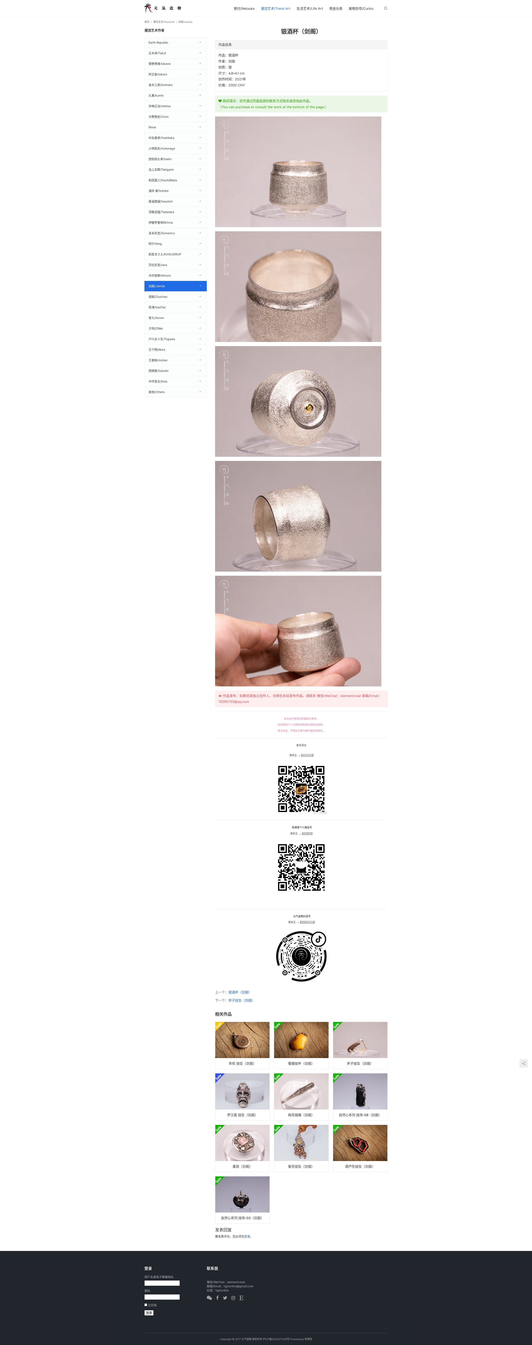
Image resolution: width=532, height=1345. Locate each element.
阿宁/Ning (155, 243)
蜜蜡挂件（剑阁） (301, 1063)
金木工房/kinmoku (161, 85)
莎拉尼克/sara (158, 265)
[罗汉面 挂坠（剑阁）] (242, 1096)
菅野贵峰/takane (160, 63)
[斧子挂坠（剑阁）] (360, 1045)
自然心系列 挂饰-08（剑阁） (360, 1115)
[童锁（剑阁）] (242, 1148)
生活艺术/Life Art (310, 8)
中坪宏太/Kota (158, 381)
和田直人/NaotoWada (163, 180)
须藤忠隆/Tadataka (161, 212)
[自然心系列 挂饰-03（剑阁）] (242, 1199)
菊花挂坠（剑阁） (301, 1166)
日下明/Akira (157, 349)
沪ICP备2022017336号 (276, 1339)
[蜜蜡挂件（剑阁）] (301, 1045)
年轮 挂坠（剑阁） (242, 1063)
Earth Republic (158, 42)
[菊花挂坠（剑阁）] (301, 1148)
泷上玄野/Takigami (161, 169)
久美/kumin (156, 95)
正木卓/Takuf (157, 53)
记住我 (152, 1305)
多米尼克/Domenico (162, 233)
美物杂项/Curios (361, 8)
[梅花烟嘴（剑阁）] (301, 1096)
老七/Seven (156, 318)
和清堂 (308, 1339)
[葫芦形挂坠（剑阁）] (360, 1148)
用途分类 (335, 8)
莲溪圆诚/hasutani (161, 201)
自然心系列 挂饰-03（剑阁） (242, 1218)
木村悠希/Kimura (160, 275)
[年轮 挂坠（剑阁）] (242, 1045)
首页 (146, 21)
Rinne (152, 127)
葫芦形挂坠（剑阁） (360, 1166)
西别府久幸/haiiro (160, 159)
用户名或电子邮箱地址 (159, 1277)
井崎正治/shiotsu (160, 106)
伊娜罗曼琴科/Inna (161, 222)
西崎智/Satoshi (158, 370)
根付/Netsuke (244, 8)
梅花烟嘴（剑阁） (301, 1115)
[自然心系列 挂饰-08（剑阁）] (360, 1096)
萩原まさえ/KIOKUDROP (165, 254)
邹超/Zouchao (158, 296)
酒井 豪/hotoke (159, 190)
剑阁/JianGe (157, 286)
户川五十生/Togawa (162, 339)
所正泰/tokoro (158, 74)
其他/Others (157, 392)
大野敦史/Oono (159, 116)
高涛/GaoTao (157, 307)
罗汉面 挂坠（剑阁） (242, 1115)
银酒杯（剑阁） (240, 992)
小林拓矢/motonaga (162, 148)
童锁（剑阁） (242, 1166)
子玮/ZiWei (156, 328)
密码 (147, 1290)
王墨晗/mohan (158, 360)
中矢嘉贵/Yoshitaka (161, 138)
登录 (247, 1236)
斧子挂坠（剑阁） (241, 1000)
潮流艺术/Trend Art (275, 8)
